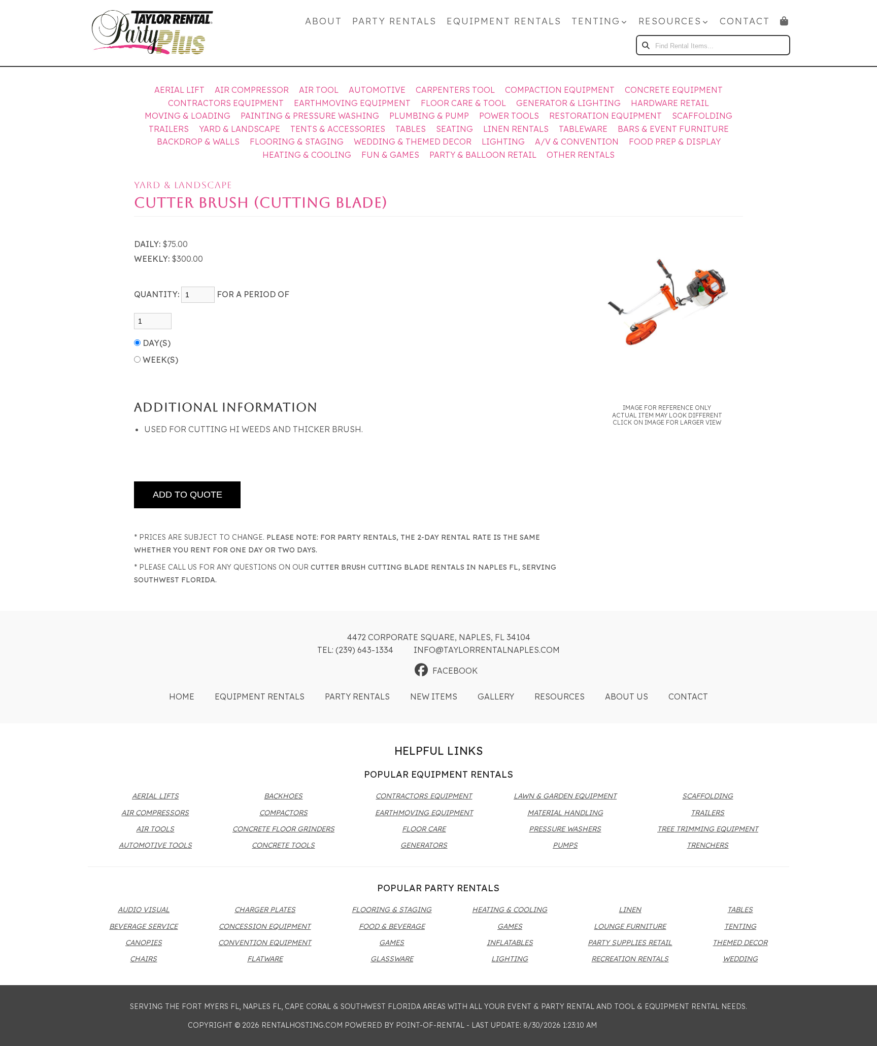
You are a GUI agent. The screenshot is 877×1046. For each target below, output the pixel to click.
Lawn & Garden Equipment (565, 795)
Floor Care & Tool (463, 103)
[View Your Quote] (784, 21)
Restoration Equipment (605, 116)
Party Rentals (394, 21)
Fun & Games (390, 155)
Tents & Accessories (337, 129)
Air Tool (319, 90)
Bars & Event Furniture (673, 129)
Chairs (143, 958)
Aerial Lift (179, 90)
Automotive (377, 90)
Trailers (169, 129)
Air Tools (155, 828)
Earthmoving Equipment (352, 103)
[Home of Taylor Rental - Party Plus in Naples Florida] (152, 33)
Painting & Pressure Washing (310, 116)
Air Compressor (252, 90)
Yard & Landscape (239, 129)
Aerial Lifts (155, 795)
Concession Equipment (265, 926)
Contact (745, 21)
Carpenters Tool (455, 90)
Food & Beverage (392, 926)
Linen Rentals (516, 129)
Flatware (265, 958)
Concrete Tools (283, 845)
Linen (630, 909)
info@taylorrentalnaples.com (487, 650)
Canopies (143, 942)
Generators (423, 845)
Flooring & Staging (297, 141)
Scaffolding (702, 116)
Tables (410, 129)
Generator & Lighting (568, 103)
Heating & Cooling (306, 155)
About (323, 21)
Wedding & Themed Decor (412, 141)
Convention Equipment (264, 942)
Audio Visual (144, 909)
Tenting (740, 926)
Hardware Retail (670, 103)
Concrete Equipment (674, 90)
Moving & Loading (187, 116)
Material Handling (565, 812)
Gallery (496, 696)
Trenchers (707, 845)
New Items (433, 696)
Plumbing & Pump (429, 116)
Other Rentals (581, 155)
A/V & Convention (577, 141)
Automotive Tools (155, 845)
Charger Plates (264, 909)
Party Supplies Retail (630, 942)
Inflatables (510, 942)
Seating (454, 129)
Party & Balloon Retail (482, 155)
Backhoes (283, 795)
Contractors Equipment (226, 103)
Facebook (455, 671)
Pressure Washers (565, 828)
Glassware (391, 958)
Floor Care (424, 828)
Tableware (583, 129)
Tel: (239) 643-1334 (355, 650)
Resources (559, 696)
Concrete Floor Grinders (283, 828)
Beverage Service (143, 926)
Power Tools (509, 116)
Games (391, 942)
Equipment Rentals (504, 21)
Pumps (565, 845)
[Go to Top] (858, 1028)
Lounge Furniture (630, 926)
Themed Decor (740, 942)
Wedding (740, 958)
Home (181, 696)
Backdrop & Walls (198, 141)
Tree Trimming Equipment (707, 828)
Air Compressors (155, 812)
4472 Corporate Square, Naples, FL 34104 (438, 637)
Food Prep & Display (675, 141)
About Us (626, 696)
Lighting (503, 141)
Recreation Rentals (629, 958)
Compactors (283, 812)
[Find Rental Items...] (646, 45)
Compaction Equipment (560, 90)
